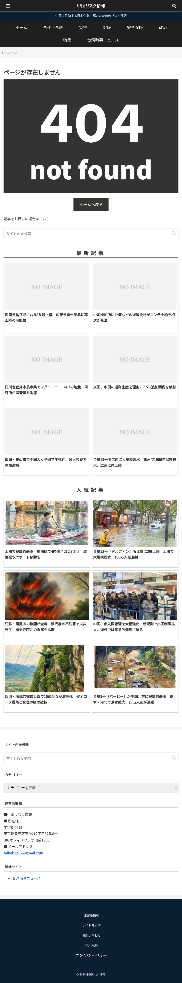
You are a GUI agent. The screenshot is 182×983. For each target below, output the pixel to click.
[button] (174, 233)
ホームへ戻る (91, 204)
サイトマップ (91, 925)
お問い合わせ (91, 935)
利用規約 (91, 945)
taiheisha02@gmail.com (23, 852)
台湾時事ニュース (26, 878)
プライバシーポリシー (91, 955)
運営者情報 (91, 915)
